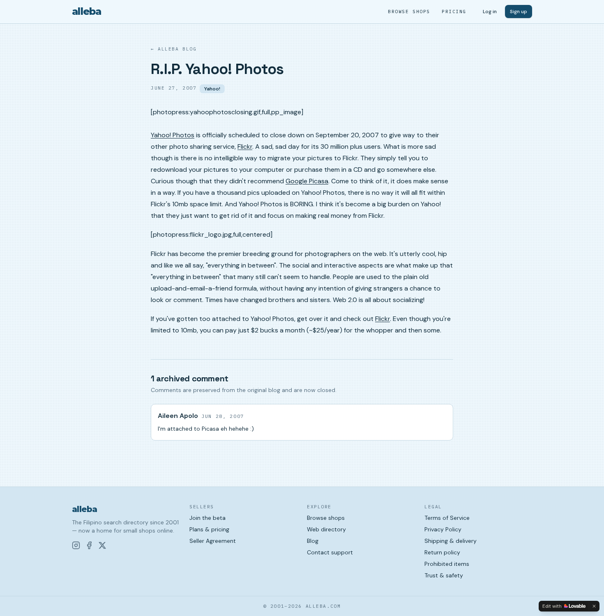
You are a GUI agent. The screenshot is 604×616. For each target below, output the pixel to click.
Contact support (330, 552)
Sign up (518, 11)
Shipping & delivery (450, 540)
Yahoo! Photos (172, 135)
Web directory (326, 529)
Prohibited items (446, 564)
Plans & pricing (209, 529)
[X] (102, 545)
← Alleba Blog (173, 49)
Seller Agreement (212, 540)
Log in (490, 11)
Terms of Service (447, 517)
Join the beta (207, 517)
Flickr (244, 146)
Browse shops (409, 11)
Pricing (454, 11)
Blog (312, 540)
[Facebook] (89, 545)
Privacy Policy (442, 529)
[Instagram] (76, 545)
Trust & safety (443, 575)
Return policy (442, 552)
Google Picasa (307, 181)
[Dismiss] (594, 606)
